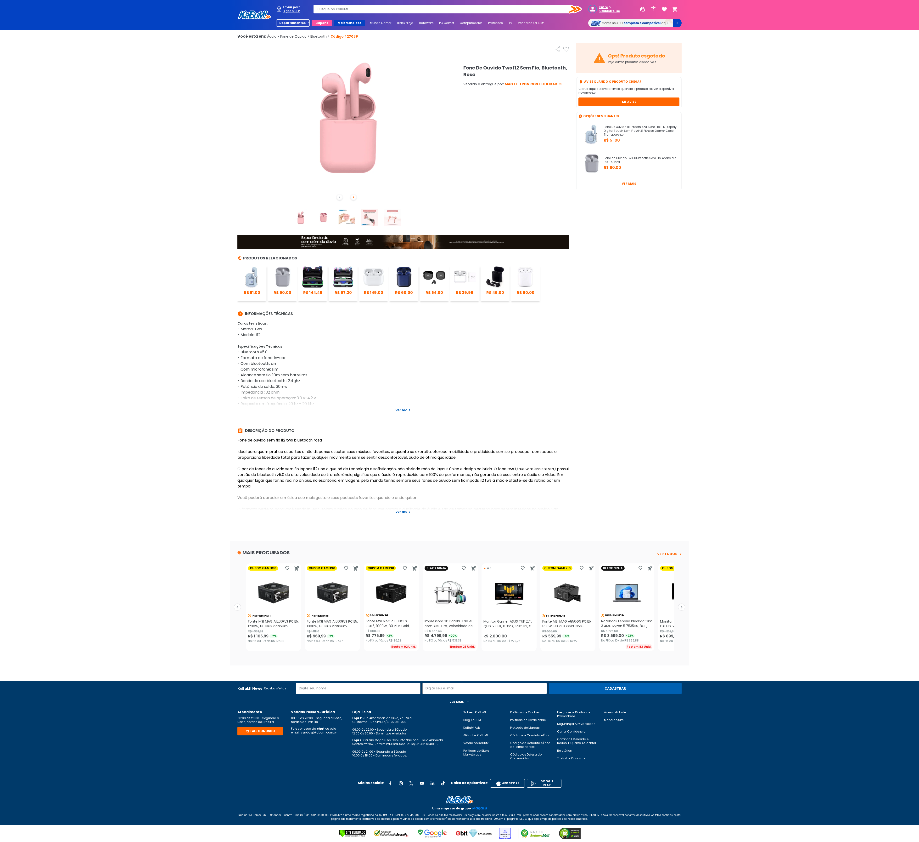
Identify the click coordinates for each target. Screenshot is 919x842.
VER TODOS (667, 553)
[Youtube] (422, 783)
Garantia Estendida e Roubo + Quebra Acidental (576, 741)
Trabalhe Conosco (571, 758)
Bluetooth (320, 36)
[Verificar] (352, 833)
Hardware (426, 23)
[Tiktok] (443, 783)
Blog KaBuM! (472, 720)
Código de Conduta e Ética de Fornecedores (530, 745)
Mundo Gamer (380, 23)
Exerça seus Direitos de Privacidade (573, 714)
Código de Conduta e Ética (530, 735)
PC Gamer (446, 23)
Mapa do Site (613, 720)
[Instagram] (401, 783)
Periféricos (495, 23)
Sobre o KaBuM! (474, 712)
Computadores (471, 23)
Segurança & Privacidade (576, 724)
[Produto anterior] (237, 607)
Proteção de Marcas (525, 728)
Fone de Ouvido (294, 36)
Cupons (321, 23)
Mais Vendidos (349, 23)
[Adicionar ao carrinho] (296, 568)
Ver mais (629, 184)
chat (321, 729)
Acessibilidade (615, 712)
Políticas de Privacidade (528, 720)
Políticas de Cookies (525, 712)
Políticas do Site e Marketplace (476, 752)
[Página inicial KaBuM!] (254, 14)
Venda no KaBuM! (531, 23)
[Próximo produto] (681, 607)
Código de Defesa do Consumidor (526, 756)
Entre (603, 7)
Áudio (273, 36)
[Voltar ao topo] (459, 800)
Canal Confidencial (571, 731)
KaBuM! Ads (472, 728)
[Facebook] (390, 783)
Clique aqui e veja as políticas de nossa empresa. (556, 819)
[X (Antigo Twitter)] (411, 783)
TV (510, 23)
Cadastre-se (609, 11)
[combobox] (444, 9)
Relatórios (564, 751)
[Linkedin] (432, 783)
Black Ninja (405, 23)
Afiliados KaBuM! (475, 735)
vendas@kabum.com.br (319, 732)
